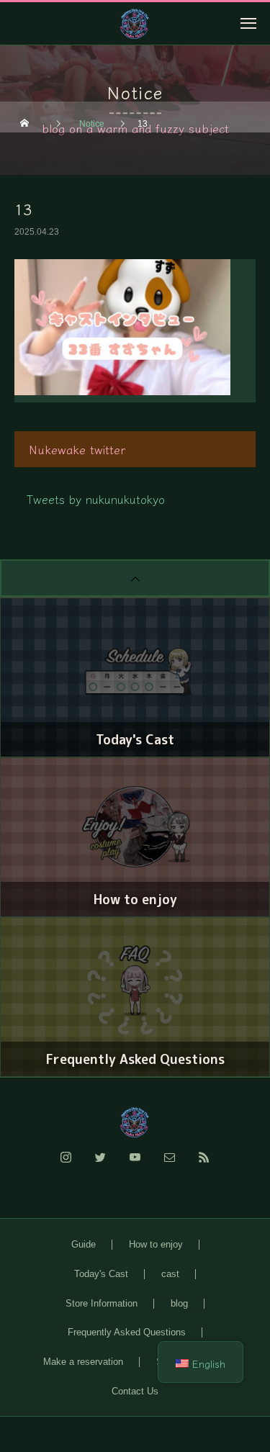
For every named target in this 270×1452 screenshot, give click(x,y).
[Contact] (170, 1165)
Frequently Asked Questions (127, 1332)
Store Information (102, 1303)
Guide (83, 1244)
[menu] (248, 23)
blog (179, 1303)
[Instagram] (66, 1165)
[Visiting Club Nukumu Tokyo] (135, 1122)
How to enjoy (156, 1244)
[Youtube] (135, 1165)
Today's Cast (101, 1273)
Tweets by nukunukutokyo (96, 499)
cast (170, 1273)
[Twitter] (101, 1165)
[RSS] (204, 1165)
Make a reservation (83, 1361)
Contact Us (135, 1391)
